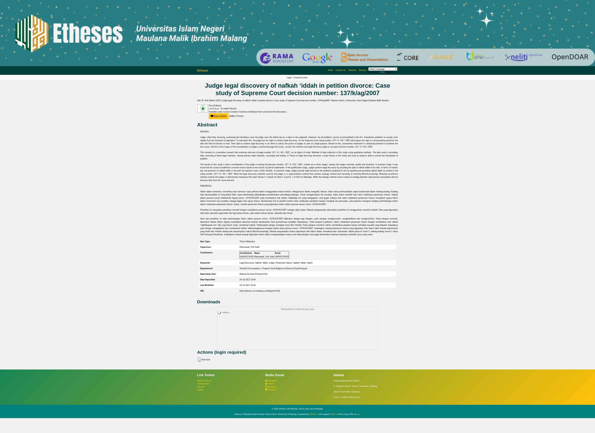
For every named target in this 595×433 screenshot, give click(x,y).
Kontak (200, 390)
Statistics (352, 70)
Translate (389, 72)
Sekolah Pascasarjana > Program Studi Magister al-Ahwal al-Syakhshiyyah (273, 268)
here (358, 414)
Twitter (270, 383)
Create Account (300, 77)
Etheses (202, 70)
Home (330, 70)
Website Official (204, 381)
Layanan (201, 387)
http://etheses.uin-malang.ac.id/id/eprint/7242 (260, 291)
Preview (239, 116)
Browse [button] (362, 70)
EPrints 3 (314, 414)
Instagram (272, 387)
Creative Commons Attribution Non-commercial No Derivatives (258, 112)
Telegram (271, 390)
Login (289, 77)
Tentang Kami (203, 383)
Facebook (272, 381)
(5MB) (224, 116)
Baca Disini (220, 116)
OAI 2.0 (334, 414)
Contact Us (341, 70)
